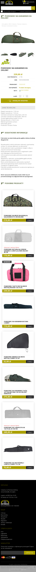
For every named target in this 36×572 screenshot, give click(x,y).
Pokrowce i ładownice (22, 24)
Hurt (2, 531)
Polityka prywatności (6, 539)
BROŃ (10, 24)
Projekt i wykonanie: (18, 564)
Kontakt (3, 524)
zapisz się (29, 553)
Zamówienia (4, 537)
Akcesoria (14, 24)
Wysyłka (3, 519)
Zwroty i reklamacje (6, 522)
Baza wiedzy (4, 515)
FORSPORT (22, 84)
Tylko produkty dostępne (9, 11)
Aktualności (4, 517)
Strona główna (5, 24)
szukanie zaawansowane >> (27, 11)
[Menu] (2, 2)
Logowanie (4, 533)
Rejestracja (4, 535)
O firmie (3, 513)
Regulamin (4, 520)
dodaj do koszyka (18, 101)
